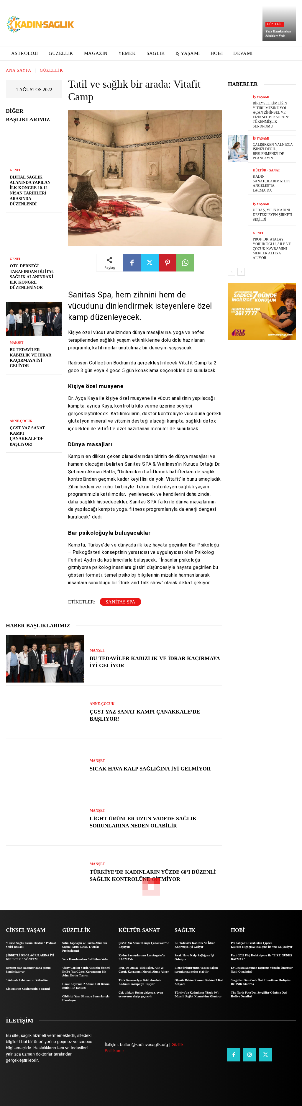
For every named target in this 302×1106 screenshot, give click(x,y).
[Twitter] (150, 262)
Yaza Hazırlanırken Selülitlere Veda (85, 959)
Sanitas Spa (120, 601)
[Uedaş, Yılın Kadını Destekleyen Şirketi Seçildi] (238, 212)
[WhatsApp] (185, 262)
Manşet (16, 342)
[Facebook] (132, 262)
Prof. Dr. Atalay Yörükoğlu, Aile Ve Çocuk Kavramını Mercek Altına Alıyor (272, 248)
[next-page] (241, 272)
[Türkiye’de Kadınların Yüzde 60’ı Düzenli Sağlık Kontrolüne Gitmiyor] (45, 872)
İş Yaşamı (261, 97)
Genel (15, 170)
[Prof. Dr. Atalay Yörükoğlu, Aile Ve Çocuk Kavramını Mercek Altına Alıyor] (238, 243)
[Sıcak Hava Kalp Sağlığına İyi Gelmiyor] (45, 765)
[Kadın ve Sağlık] (40, 24)
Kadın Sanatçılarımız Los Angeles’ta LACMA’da (271, 183)
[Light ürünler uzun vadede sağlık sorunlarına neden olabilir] (45, 819)
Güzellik (274, 24)
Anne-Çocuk (21, 421)
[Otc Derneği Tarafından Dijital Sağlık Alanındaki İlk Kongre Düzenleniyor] (34, 235)
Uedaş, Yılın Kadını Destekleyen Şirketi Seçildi (272, 214)
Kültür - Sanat (266, 170)
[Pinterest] (167, 262)
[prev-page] (231, 272)
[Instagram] (249, 1054)
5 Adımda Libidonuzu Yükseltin (27, 980)
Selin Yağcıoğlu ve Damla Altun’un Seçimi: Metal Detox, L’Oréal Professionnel (84, 946)
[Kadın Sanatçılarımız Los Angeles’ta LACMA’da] (238, 180)
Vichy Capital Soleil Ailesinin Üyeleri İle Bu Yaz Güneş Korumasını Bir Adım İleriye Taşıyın (86, 971)
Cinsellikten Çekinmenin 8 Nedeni (28, 988)
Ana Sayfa (18, 70)
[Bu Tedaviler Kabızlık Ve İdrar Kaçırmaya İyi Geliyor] (34, 319)
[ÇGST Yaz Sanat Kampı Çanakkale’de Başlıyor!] (34, 397)
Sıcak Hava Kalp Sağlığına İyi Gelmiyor (150, 769)
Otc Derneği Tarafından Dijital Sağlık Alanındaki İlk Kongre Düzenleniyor (32, 277)
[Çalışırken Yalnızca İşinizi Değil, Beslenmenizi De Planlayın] (238, 148)
